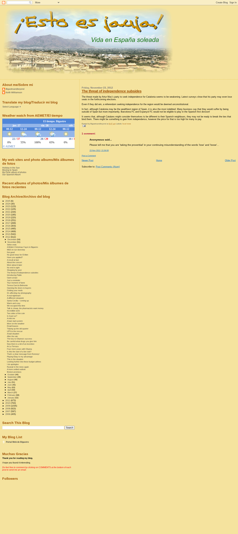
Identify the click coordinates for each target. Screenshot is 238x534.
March (10, 392)
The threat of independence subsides (111, 91)
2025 (8, 201)
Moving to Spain (10, 170)
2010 (8, 403)
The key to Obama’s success (19, 339)
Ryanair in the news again (18, 367)
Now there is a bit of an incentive (20, 344)
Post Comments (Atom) (108, 166)
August (10, 380)
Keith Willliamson (14, 92)
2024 (8, 204)
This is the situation (15, 359)
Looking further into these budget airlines (24, 362)
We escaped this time (16, 306)
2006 (8, 414)
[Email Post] (84, 126)
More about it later (14, 265)
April (9, 390)
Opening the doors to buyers (19, 288)
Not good (11, 252)
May (9, 387)
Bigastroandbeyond (15, 89)
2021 (8, 212)
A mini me (11, 318)
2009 (8, 406)
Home (159, 160)
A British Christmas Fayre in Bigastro (22, 247)
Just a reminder (13, 280)
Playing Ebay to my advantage (20, 357)
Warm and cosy (13, 303)
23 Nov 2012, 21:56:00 (99, 150)
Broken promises (14, 372)
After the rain (12, 336)
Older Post (230, 160)
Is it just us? (12, 316)
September (12, 377)
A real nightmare (14, 296)
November (12, 242)
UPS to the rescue (14, 331)
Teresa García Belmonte (17, 285)
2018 (8, 220)
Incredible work (13, 311)
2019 (8, 217)
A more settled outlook (16, 369)
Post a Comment (89, 156)
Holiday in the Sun (11, 168)
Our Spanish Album (11, 174)
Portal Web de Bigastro (17, 442)
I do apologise (13, 364)
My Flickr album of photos (14, 172)
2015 (8, 228)
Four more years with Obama (19, 349)
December (12, 239)
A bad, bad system (15, 321)
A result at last (13, 260)
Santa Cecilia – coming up (18, 301)
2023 (8, 206)
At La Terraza (12, 346)
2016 (8, 226)
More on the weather (15, 324)
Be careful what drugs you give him (22, 341)
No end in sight (13, 268)
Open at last (12, 278)
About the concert (14, 262)
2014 (8, 231)
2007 (8, 411)
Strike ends (12, 245)
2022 (8, 209)
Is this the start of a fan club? (19, 352)
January (11, 398)
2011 (8, 400)
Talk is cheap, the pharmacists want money (25, 308)
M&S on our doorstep (16, 250)
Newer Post (87, 160)
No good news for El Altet (17, 255)
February (11, 395)
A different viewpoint (15, 298)
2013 (8, 234)
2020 (8, 215)
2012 (8, 237)
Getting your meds (15, 290)
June (9, 385)
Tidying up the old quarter (17, 329)
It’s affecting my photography (19, 293)
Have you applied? (15, 257)
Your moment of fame (16, 283)
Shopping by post (14, 270)
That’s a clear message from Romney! (23, 354)
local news (126, 124)
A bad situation (13, 334)
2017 (8, 223)
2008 (8, 408)
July (9, 382)
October (11, 375)
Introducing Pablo (14, 275)
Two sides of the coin (16, 313)
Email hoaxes (12, 326)
